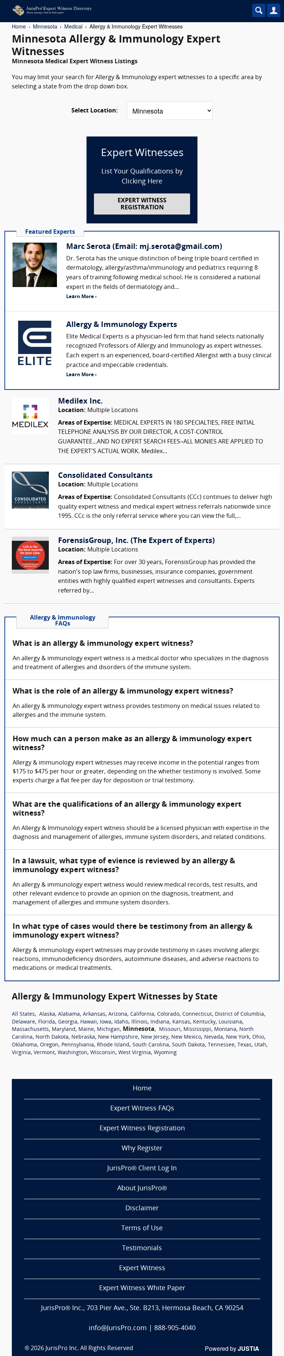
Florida (46, 1022)
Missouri (169, 1029)
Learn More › (81, 296)
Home (19, 26)
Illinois (139, 1022)
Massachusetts (30, 1029)
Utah (260, 1045)
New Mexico (186, 1037)
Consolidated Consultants (105, 476)
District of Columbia (239, 1014)
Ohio (258, 1037)
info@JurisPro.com (118, 1328)
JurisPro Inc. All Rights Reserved (89, 1349)
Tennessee (221, 1045)
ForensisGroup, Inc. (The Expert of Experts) (136, 541)
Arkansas (94, 1014)
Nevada (213, 1037)
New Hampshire (118, 1037)
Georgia (67, 1022)
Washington (72, 1053)
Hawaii (88, 1022)
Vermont (44, 1053)
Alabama (69, 1014)
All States (23, 1014)
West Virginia (134, 1053)
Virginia (21, 1053)
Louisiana (230, 1022)
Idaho (121, 1022)
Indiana (160, 1022)
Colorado (168, 1014)
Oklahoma (24, 1045)
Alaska (47, 1014)
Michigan (108, 1029)
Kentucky (204, 1022)
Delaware (23, 1022)
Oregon (49, 1045)
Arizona (117, 1014)
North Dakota (52, 1037)
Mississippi (197, 1029)
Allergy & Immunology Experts (121, 325)
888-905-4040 (175, 1328)
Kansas (181, 1022)
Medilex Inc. (80, 401)
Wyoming (165, 1053)
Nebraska (83, 1037)
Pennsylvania (77, 1045)
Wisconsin (102, 1053)
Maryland (63, 1029)
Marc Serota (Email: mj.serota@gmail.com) (144, 247)
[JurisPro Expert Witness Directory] (120, 10)
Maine (86, 1029)
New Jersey (154, 1037)
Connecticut (197, 1014)
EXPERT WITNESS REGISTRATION (142, 204)
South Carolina (150, 1045)
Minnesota (45, 26)
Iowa (105, 1022)
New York (237, 1037)
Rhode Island (113, 1045)
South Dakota (188, 1045)
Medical (73, 26)
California (142, 1014)
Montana (225, 1029)
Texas (244, 1045)
